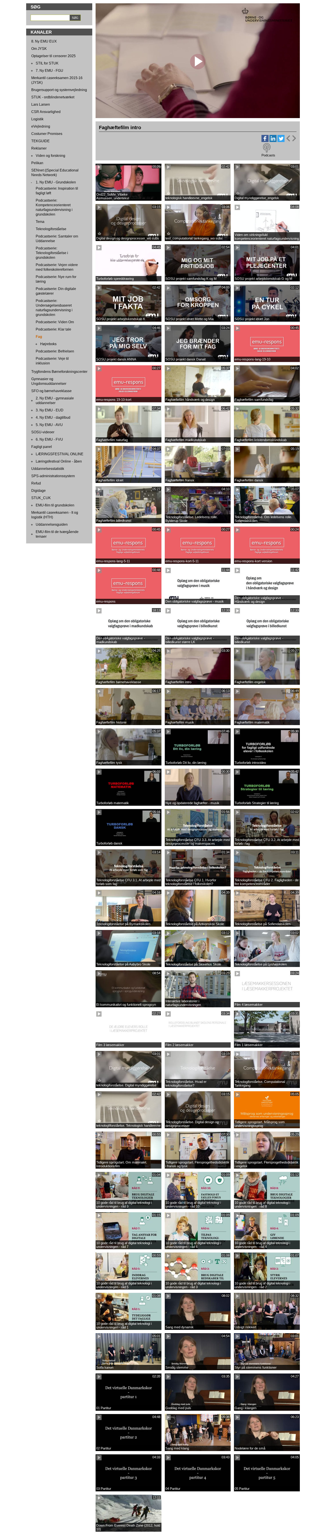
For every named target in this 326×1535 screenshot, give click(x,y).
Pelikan (37, 163)
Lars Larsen (40, 104)
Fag (39, 337)
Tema (40, 222)
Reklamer (39, 148)
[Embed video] (291, 138)
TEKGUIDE (40, 141)
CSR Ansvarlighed (46, 112)
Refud (36, 483)
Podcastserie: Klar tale (53, 329)
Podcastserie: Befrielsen (55, 351)
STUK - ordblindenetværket (52, 97)
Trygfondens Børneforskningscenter (59, 372)
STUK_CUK (41, 498)
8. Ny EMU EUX (44, 41)
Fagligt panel (41, 447)
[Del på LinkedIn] (273, 141)
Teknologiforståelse (51, 229)
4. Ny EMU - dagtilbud (53, 417)
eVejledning (40, 126)
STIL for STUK (47, 63)
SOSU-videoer (42, 432)
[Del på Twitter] (281, 141)
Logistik (37, 119)
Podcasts (268, 155)
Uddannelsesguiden (52, 524)
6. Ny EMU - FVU (49, 439)
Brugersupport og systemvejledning (59, 90)
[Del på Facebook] (265, 141)
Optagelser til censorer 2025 (53, 56)
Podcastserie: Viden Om (55, 322)
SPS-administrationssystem (53, 476)
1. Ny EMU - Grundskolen (56, 182)
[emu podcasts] (266, 148)
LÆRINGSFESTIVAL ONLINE (59, 454)
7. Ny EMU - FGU (49, 70)
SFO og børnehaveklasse (51, 391)
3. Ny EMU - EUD (49, 410)
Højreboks (48, 344)
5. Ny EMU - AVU (49, 425)
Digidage (38, 490)
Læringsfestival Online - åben (59, 461)
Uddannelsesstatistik (47, 469)
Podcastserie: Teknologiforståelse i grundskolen (52, 252)
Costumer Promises (46, 134)
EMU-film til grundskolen (55, 505)
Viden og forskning (50, 156)
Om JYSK (39, 49)
